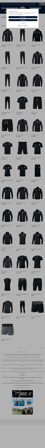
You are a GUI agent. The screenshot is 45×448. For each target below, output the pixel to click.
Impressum (25, 25)
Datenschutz (20, 25)
